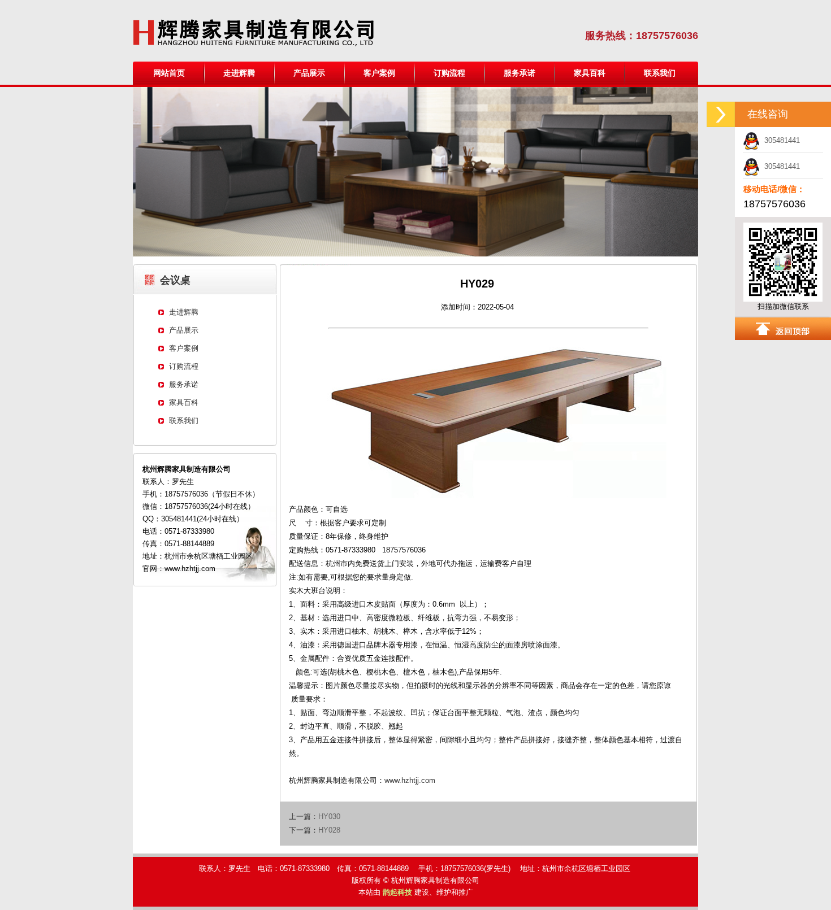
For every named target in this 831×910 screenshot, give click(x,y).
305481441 (780, 140)
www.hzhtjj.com (409, 780)
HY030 (329, 816)
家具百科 (589, 72)
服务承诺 (519, 72)
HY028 (329, 830)
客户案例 (379, 72)
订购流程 (449, 72)
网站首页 (169, 72)
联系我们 (660, 72)
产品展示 (309, 72)
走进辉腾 (239, 72)
